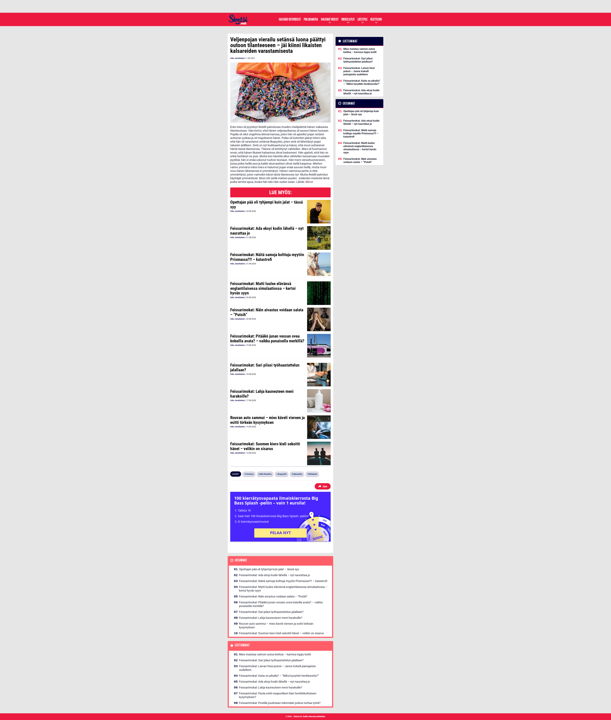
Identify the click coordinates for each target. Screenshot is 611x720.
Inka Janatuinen (237, 58)
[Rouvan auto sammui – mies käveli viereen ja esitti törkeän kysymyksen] (319, 427)
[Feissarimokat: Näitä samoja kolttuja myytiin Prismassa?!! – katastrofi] (319, 264)
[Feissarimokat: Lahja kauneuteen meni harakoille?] (319, 401)
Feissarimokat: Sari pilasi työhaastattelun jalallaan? (264, 367)
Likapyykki (282, 474)
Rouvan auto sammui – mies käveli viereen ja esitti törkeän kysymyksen (267, 420)
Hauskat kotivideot (290, 19)
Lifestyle (363, 19)
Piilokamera (311, 19)
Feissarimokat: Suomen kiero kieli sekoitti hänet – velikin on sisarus (265, 446)
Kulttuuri (376, 19)
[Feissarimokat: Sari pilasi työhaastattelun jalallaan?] (319, 374)
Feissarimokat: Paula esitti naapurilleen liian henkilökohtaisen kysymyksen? (277, 695)
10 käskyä (249, 474)
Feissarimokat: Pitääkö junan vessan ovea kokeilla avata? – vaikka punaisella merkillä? (267, 338)
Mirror (309, 182)
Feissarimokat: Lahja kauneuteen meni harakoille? (262, 394)
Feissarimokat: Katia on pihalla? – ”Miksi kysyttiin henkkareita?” (279, 675)
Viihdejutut (348, 19)
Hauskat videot (329, 19)
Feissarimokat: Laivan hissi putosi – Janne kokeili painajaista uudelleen (277, 667)
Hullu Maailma (265, 474)
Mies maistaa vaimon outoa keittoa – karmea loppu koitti (275, 654)
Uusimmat (241, 560)
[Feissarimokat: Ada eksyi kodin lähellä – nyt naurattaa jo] (319, 238)
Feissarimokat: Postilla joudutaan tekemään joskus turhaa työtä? (280, 703)
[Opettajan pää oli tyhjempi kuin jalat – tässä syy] (319, 211)
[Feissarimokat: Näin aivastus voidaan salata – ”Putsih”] (319, 319)
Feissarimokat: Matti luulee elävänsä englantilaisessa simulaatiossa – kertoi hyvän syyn (263, 288)
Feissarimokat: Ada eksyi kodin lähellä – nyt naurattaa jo (267, 231)
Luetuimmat (242, 645)
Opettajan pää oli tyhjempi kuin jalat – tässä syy (266, 204)
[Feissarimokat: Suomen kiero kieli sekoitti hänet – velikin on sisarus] (319, 453)
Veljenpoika (297, 474)
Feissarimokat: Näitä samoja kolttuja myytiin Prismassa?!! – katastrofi (267, 257)
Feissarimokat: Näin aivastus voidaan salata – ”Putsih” (266, 312)
